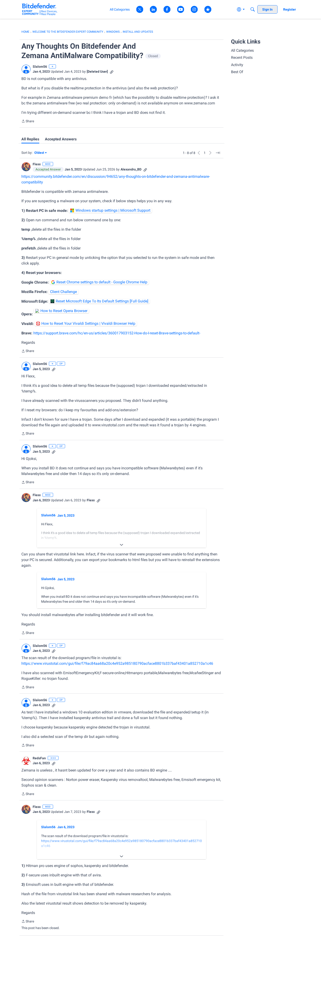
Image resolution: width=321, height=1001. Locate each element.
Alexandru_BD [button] (131, 169)
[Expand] (121, 545)
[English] (39, 9)
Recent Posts (242, 57)
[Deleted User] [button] (97, 71)
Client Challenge (63, 291)
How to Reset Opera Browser (63, 311)
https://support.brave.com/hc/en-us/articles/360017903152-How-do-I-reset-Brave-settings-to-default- (116, 333)
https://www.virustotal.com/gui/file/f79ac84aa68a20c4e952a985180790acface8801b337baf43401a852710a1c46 (117, 663)
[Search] (252, 9)
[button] (26, 69)
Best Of (237, 72)
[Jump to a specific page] (218, 153)
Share (27, 121)
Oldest (39, 153)
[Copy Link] (111, 71)
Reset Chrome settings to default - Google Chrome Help (101, 282)
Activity (237, 65)
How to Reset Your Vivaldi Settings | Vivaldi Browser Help (88, 323)
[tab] (30, 139)
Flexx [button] (37, 164)
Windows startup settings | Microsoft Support (112, 210)
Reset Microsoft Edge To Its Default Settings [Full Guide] (102, 301)
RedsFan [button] (39, 758)
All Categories (242, 50)
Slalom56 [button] (40, 66)
